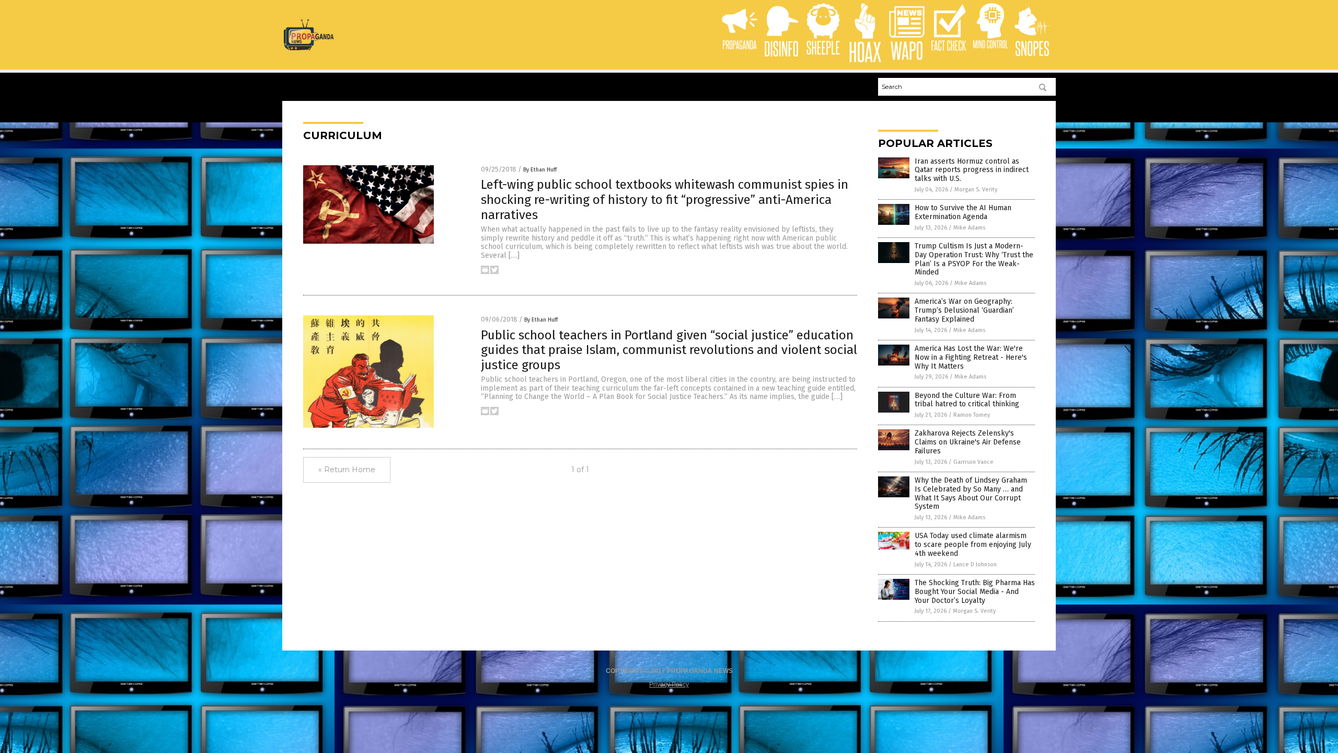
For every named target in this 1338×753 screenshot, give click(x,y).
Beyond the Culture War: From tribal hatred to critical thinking (967, 400)
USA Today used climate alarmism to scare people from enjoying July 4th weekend (973, 544)
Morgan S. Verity (975, 189)
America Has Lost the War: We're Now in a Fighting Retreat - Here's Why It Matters (971, 357)
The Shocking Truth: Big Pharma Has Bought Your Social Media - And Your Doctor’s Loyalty (975, 591)
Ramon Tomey (971, 415)
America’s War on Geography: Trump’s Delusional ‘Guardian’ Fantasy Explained (964, 310)
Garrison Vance (973, 462)
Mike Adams (969, 227)
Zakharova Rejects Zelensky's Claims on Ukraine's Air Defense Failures (968, 442)
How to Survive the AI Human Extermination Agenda (963, 212)
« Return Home (346, 469)
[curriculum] (308, 48)
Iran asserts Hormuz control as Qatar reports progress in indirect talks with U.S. (972, 170)
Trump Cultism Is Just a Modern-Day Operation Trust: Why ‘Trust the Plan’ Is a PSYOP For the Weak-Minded (974, 259)
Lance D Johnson (975, 564)
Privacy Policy (669, 684)
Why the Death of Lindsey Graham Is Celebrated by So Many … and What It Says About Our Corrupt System (971, 493)
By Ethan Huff (540, 169)
